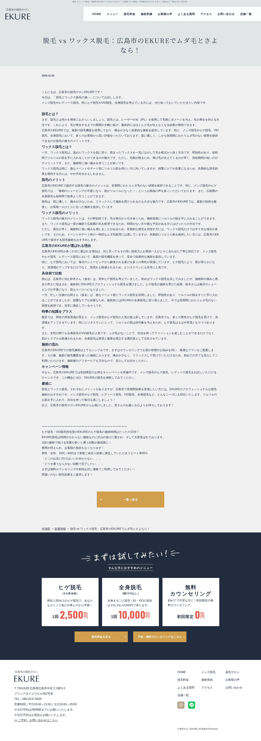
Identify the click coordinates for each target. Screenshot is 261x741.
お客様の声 (165, 13)
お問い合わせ (226, 13)
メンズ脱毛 (208, 672)
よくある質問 (186, 13)
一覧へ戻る (130, 499)
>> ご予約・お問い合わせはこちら (36, 720)
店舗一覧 (246, 13)
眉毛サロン (232, 672)
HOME (96, 13)
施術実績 (146, 13)
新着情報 (60, 528)
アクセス (206, 13)
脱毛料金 (129, 13)
